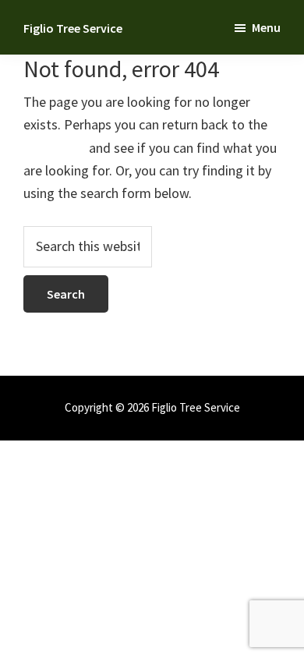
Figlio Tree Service (72, 28)
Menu (266, 27)
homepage (54, 148)
